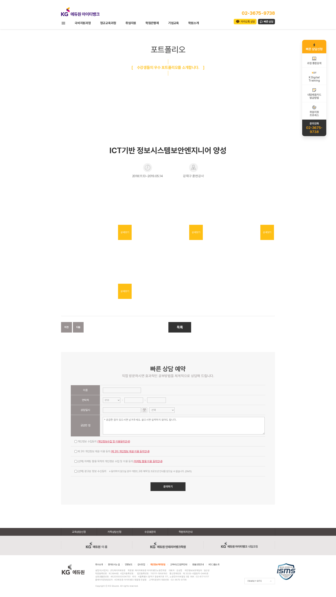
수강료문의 (150, 531)
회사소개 (99, 564)
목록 (180, 327)
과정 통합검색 (314, 63)
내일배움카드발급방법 (314, 96)
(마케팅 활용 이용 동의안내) (148, 461)
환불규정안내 (198, 564)
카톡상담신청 (114, 531)
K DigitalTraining (314, 79)
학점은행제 (152, 23)
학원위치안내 (185, 531)
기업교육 (173, 23)
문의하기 (168, 486)
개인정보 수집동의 (104, 441)
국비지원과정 (83, 23)
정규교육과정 (108, 23)
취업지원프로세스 (314, 113)
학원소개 (193, 23)
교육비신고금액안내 (178, 564)
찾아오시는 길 (114, 564)
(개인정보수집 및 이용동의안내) (113, 441)
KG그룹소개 (214, 564)
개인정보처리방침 (157, 564)
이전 (66, 327)
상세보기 (125, 232)
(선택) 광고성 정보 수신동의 (135, 471)
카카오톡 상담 (248, 21)
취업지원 (130, 23)
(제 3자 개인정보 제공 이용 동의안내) (130, 451)
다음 (78, 327)
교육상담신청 (79, 531)
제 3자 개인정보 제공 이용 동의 (114, 451)
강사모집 (141, 564)
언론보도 (128, 564)
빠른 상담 (268, 21)
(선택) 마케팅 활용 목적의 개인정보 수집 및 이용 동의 (120, 461)
